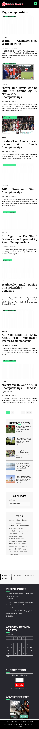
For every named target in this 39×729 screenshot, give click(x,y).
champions (18, 523)
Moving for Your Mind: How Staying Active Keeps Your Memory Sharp (23, 453)
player (24, 541)
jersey (10, 533)
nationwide (12, 538)
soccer (24, 546)
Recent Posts (19, 423)
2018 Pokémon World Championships (19, 191)
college (15, 528)
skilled (20, 546)
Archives (12, 500)
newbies (18, 538)
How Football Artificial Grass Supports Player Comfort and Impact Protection (23, 440)
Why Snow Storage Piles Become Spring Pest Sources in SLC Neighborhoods (23, 466)
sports (19, 549)
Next (29, 412)
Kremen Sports (23, 689)
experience (20, 528)
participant (12, 541)
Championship (7, 260)
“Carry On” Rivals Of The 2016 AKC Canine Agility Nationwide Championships (19, 92)
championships (24, 525)
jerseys (15, 533)
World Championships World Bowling (19, 42)
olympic (23, 538)
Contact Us (9, 721)
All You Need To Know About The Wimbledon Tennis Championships (19, 338)
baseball (11, 520)
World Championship (9, 16)
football (12, 531)
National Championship (7, 117)
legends (16, 536)
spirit (10, 549)
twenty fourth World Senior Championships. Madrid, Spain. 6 (19, 388)
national (21, 536)
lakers (19, 533)
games (18, 531)
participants (19, 541)
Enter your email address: (19, 682)
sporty (24, 549)
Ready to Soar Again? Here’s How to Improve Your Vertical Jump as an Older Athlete (23, 478)
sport (14, 549)
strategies (11, 551)
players (11, 543)
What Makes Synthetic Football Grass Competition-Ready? (23, 427)
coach (10, 528)
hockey (26, 531)
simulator (15, 546)
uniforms (11, 554)
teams (21, 551)
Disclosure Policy (20, 721)
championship (14, 525)
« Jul (7, 663)
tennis (25, 551)
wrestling (16, 554)
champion (11, 523)
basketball (19, 520)
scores (23, 543)
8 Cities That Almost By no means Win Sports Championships (19, 144)
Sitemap (31, 721)
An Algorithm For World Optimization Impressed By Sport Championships (19, 239)
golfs (22, 531)
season (11, 546)
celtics (24, 520)
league (23, 533)
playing (15, 543)
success (16, 551)
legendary (11, 536)
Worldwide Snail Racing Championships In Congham (19, 287)
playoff (19, 543)
